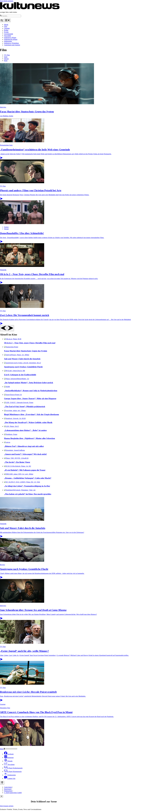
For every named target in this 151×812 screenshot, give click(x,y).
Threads (9, 761)
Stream (6, 59)
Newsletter (7, 36)
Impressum (7, 789)
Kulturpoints (11, 775)
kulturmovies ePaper (10, 39)
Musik (6, 24)
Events (6, 32)
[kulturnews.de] (30, 9)
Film (5, 26)
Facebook (10, 754)
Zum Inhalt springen (6, 1)
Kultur (6, 30)
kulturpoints (8, 41)
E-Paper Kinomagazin (14, 771)
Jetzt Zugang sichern (6, 806)
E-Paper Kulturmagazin (14, 768)
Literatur (7, 28)
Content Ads (11, 778)
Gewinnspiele (8, 34)
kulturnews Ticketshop (11, 43)
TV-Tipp (7, 55)
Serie (5, 57)
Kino (5, 60)
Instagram (10, 757)
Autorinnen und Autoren (12, 45)
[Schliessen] (1, 796)
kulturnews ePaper (10, 37)
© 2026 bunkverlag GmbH (13, 793)
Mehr (1, 749)
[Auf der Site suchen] (2, 20)
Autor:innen (8, 787)
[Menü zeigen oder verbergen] (7, 20)
